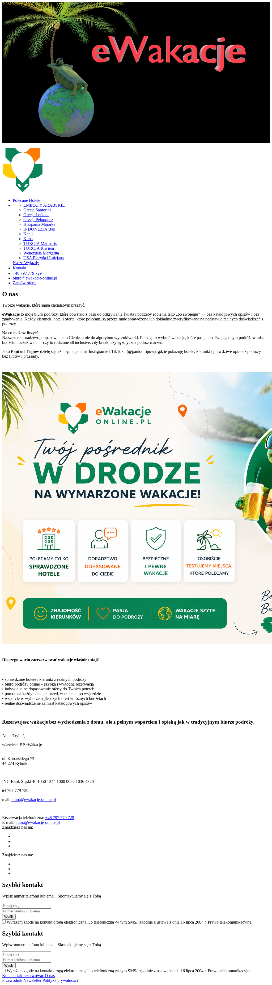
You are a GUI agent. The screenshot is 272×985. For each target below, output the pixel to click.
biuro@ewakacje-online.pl (33, 799)
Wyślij (9, 917)
